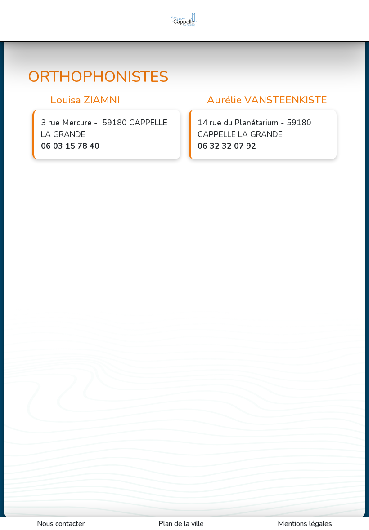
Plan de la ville (181, 524)
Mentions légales (305, 524)
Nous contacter (61, 524)
